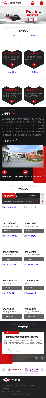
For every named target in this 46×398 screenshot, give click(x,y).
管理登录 (21, 394)
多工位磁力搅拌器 (12, 53)
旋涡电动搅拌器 (9, 309)
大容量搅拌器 (34, 53)
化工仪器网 (13, 394)
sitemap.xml (30, 394)
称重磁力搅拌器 (30, 309)
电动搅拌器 (19, 201)
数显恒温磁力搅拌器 (10, 252)
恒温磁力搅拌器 (12, 90)
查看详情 (8, 141)
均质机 (27, 201)
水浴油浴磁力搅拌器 (32, 280)
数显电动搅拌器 (30, 252)
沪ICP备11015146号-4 (15, 391)
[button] (21, 22)
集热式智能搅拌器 (34, 90)
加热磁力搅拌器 (30, 223)
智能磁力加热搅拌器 (10, 280)
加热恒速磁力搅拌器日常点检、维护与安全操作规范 (23, 337)
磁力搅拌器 (8, 201)
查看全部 (33, 196)
